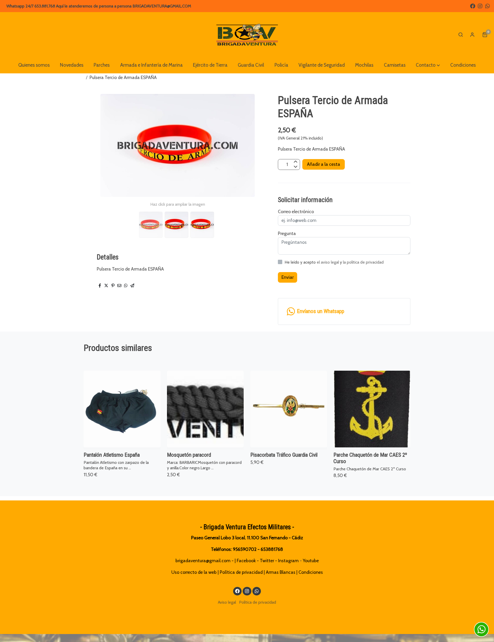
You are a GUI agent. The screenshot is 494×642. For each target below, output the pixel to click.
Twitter (267, 560)
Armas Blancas (280, 572)
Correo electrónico (296, 211)
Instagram (288, 560)
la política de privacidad (363, 262)
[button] (428, 65)
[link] (247, 34)
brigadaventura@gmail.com (203, 560)
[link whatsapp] (487, 5)
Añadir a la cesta (323, 164)
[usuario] (472, 34)
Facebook (246, 560)
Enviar (287, 277)
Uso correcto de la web (194, 572)
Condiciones (310, 572)
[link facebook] (472, 5)
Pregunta (287, 233)
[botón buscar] (460, 34)
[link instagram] (480, 5)
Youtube (311, 560)
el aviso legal (328, 262)
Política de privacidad (241, 572)
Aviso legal (227, 602)
